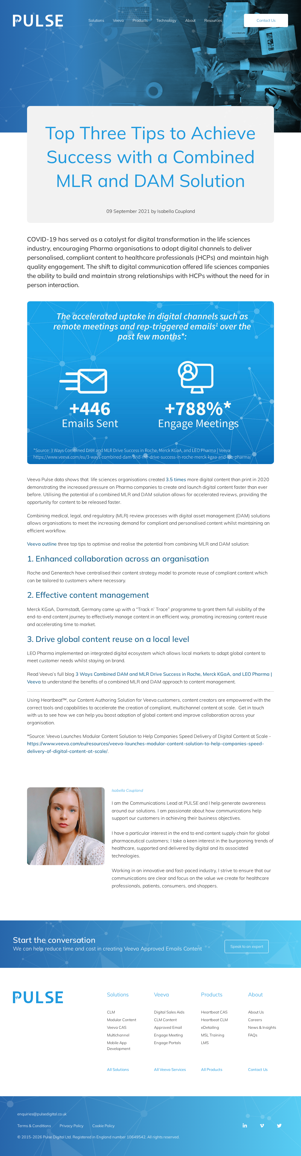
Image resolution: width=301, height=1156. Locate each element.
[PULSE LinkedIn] (244, 1125)
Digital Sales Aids (169, 1012)
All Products (211, 1069)
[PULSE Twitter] (279, 1125)
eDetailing (210, 1027)
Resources (213, 20)
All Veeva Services (170, 1069)
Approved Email (168, 1027)
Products (140, 20)
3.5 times (176, 479)
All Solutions (118, 1069)
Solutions (96, 20)
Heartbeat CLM (214, 1019)
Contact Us (266, 20)
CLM (111, 1012)
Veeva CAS (116, 1027)
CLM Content (165, 1019)
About (190, 20)
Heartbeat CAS (214, 1012)
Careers (255, 1019)
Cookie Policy (103, 1125)
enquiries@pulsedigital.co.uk (41, 1114)
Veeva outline (42, 544)
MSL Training (212, 1035)
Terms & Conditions (34, 1125)
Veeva (118, 20)
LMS (205, 1042)
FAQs (252, 1035)
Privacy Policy (71, 1125)
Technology (166, 20)
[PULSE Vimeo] (261, 1125)
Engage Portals (167, 1042)
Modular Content (121, 1019)
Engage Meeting (168, 1035)
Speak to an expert (246, 946)
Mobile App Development (118, 1045)
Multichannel (118, 1035)
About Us (256, 1012)
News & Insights (262, 1027)
